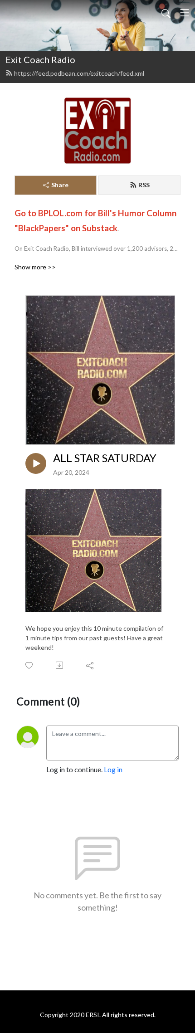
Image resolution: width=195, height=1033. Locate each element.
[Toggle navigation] (184, 12)
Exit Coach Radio (40, 59)
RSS (144, 185)
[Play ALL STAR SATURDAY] (35, 463)
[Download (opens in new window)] (60, 665)
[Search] (166, 13)
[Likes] (29, 665)
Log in (113, 769)
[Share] (90, 665)
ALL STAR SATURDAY (104, 458)
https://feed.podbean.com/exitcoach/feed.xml (79, 73)
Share (59, 185)
